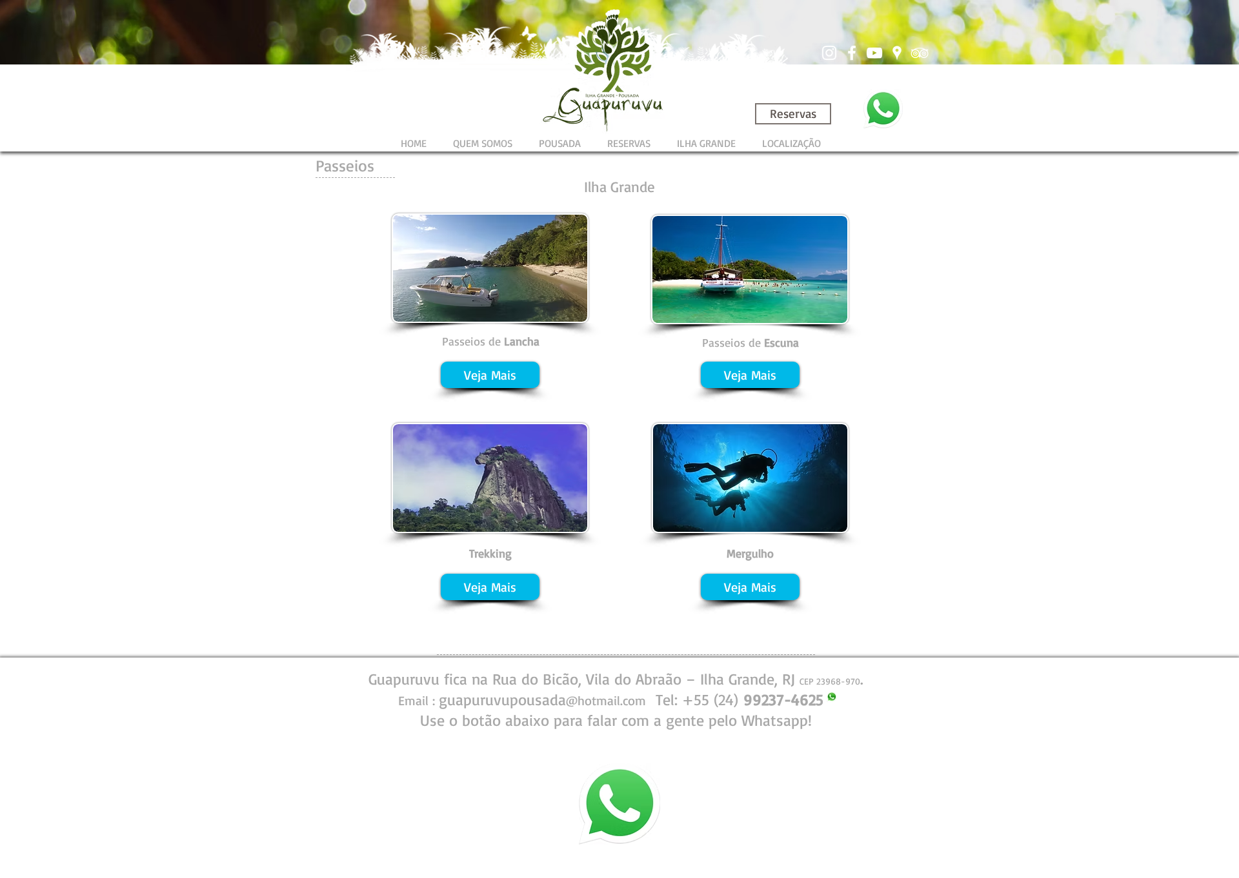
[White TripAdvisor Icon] (919, 53)
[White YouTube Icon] (874, 53)
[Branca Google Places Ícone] (897, 53)
